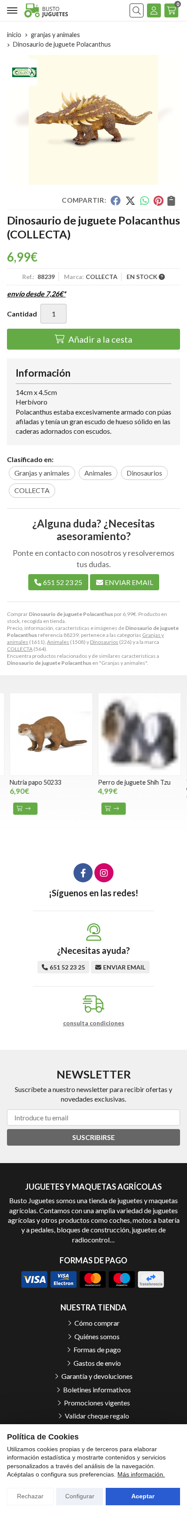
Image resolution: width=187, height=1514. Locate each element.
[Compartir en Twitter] (130, 200)
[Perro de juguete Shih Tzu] (137, 734)
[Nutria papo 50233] (48, 734)
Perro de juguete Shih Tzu (131, 782)
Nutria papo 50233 (32, 782)
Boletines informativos (97, 1389)
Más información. (141, 1474)
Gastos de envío (97, 1363)
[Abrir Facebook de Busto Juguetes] (83, 872)
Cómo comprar (97, 1323)
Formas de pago (97, 1349)
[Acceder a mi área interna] (154, 10)
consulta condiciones (93, 1023)
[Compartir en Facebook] (115, 200)
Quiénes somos (97, 1336)
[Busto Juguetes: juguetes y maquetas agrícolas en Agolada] (46, 10)
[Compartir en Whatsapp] (144, 200)
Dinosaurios (104, 642)
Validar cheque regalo (97, 1416)
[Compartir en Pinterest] (158, 200)
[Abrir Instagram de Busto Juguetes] (104, 872)
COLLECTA (20, 649)
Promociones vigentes (97, 1402)
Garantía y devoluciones (97, 1376)
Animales (58, 642)
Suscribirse (93, 1137)
